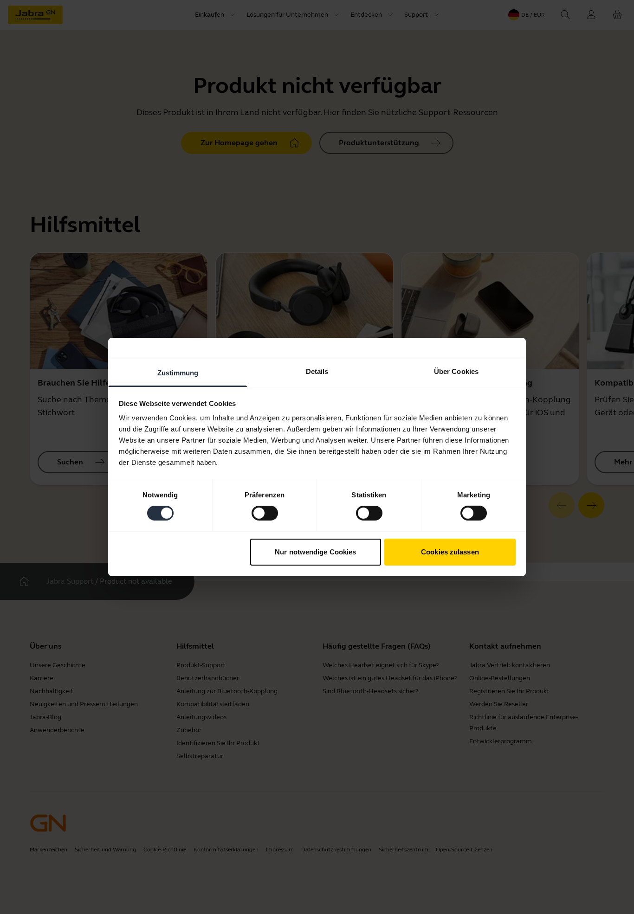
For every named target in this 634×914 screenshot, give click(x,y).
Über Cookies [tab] (456, 371)
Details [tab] (317, 371)
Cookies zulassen (450, 552)
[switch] (265, 513)
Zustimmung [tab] (178, 373)
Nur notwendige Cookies (315, 552)
